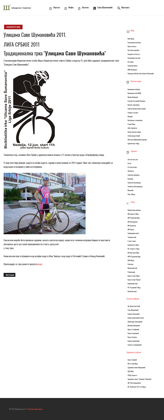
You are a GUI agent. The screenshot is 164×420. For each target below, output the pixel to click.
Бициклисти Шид (13, 27)
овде (40, 264)
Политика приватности (35, 409)
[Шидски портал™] (17, 8)
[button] (141, 31)
